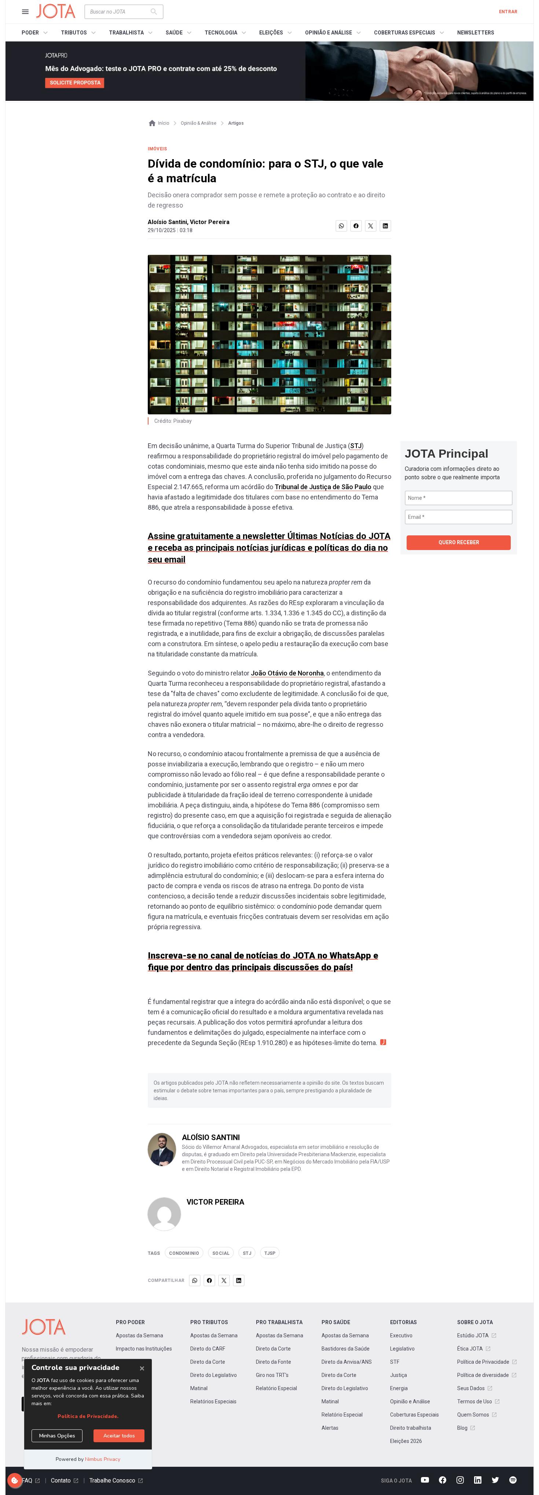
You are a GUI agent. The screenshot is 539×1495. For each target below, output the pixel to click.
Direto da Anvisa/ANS (347, 1362)
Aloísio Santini (167, 222)
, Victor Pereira (208, 222)
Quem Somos (473, 1415)
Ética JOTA (470, 1349)
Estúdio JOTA (473, 1335)
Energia (399, 1388)
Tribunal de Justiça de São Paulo (323, 487)
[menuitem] (35, 32)
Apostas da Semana (139, 1335)
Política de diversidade (483, 1375)
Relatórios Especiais (213, 1401)
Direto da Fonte (273, 1362)
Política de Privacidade (483, 1362)
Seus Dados (471, 1388)
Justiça (398, 1375)
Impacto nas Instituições (144, 1349)
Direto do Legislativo (213, 1375)
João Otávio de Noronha (287, 673)
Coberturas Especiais (414, 1415)
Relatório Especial (276, 1388)
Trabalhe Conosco (112, 1480)
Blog (462, 1428)
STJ (356, 446)
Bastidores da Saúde (346, 1349)
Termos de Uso (474, 1401)
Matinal (199, 1388)
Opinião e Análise (410, 1401)
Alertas (330, 1428)
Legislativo (402, 1349)
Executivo (401, 1335)
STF (394, 1362)
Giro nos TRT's (272, 1375)
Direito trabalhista (410, 1428)
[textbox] (119, 12)
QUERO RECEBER (459, 542)
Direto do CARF (207, 1349)
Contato (61, 1480)
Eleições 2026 (406, 1441)
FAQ (27, 1480)
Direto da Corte (207, 1362)
